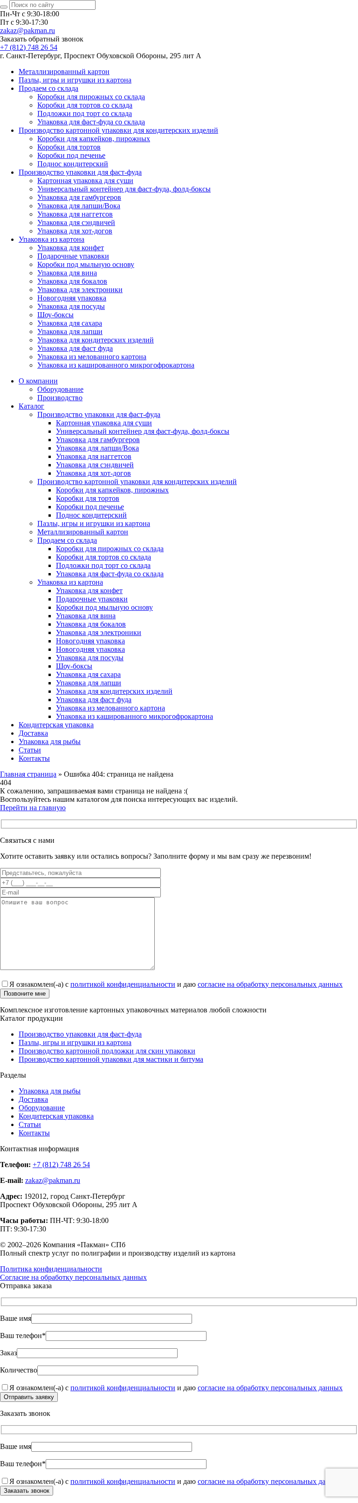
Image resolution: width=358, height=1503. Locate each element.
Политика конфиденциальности (51, 1269)
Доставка (33, 733)
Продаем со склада (48, 88)
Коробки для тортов (69, 147)
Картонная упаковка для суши (85, 180)
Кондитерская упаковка (56, 725)
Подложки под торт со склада (84, 113)
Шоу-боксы (55, 315)
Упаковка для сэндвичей (76, 222)
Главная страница (28, 774)
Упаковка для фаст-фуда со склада (91, 122)
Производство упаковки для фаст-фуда (80, 172)
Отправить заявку (29, 1397)
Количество (18, 1370)
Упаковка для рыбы (50, 741)
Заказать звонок (26, 1490)
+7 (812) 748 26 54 (28, 47)
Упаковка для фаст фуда (75, 348)
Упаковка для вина (67, 273)
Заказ (8, 1353)
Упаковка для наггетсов (75, 214)
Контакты (34, 758)
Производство (60, 398)
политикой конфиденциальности (122, 984)
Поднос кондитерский (72, 164)
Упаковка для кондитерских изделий (95, 340)
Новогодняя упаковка (71, 298)
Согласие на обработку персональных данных (73, 1277)
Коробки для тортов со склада (84, 105)
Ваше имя (15, 1318)
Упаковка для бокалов (72, 281)
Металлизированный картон (64, 71)
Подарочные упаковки (73, 256)
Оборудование (60, 389)
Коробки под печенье (71, 155)
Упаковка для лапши (70, 331)
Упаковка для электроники (80, 290)
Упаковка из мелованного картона (91, 357)
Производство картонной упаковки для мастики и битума (111, 1059)
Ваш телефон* (23, 1335)
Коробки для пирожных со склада (91, 97)
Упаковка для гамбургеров (79, 197)
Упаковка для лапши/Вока (78, 206)
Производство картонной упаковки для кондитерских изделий (118, 130)
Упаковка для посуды (71, 306)
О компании (38, 381)
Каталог (31, 406)
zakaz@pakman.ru (27, 30)
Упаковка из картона (51, 239)
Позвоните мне (25, 993)
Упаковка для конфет (70, 248)
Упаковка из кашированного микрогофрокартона (115, 365)
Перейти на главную (33, 808)
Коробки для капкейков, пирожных (93, 139)
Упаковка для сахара (69, 323)
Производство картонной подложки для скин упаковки (107, 1051)
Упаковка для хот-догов (74, 231)
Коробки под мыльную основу (85, 264)
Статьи (30, 750)
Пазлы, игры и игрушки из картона (75, 80)
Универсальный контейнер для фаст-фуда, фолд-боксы (124, 189)
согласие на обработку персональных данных (270, 984)
